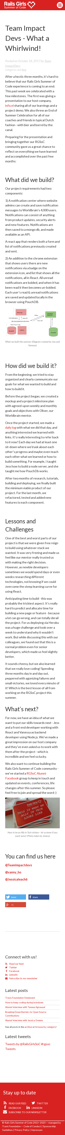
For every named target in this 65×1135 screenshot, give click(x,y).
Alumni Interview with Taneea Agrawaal (25, 1007)
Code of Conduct (32, 1126)
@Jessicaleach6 (16, 879)
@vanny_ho (13, 872)
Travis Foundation (11, 1126)
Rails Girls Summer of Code (22, 6)
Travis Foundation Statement (20, 997)
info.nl (9, 105)
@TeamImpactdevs (18, 865)
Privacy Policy (22, 1130)
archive (28, 1027)
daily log (10, 427)
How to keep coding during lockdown (24, 1002)
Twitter (13, 967)
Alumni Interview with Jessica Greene (24, 1020)
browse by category (45, 1027)
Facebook (14, 971)
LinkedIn (13, 974)
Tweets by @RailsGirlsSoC (23, 1044)
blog (24, 69)
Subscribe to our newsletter (23, 978)
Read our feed (16, 963)
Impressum (36, 1130)
